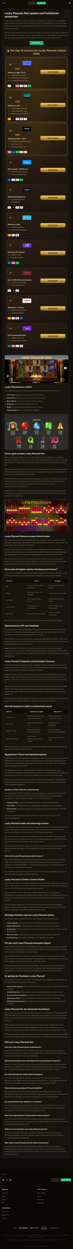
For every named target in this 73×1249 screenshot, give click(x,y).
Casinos (4, 1199)
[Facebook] (3, 1179)
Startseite (5, 1193)
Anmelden (32, 3)
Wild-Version (41, 1199)
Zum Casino (53, 170)
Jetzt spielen (36, 43)
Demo (39, 1196)
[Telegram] (10, 1179)
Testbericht (53, 75)
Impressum (5, 1211)
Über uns (4, 1218)
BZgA (54, 1240)
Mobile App (40, 1203)
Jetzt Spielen (53, 72)
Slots (3, 1196)
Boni (3, 1203)
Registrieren (41, 3)
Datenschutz (5, 1215)
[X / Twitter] (7, 1179)
